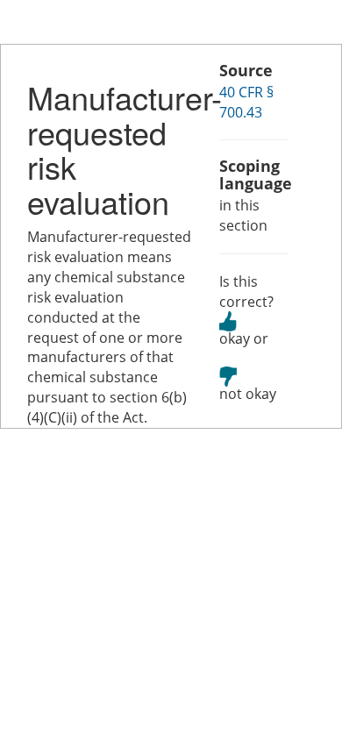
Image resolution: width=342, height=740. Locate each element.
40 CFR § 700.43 (246, 102)
